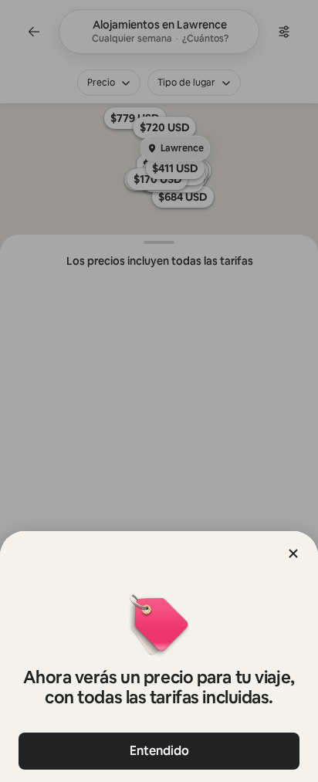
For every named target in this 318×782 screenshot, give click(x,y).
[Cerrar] (293, 553)
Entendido (159, 751)
